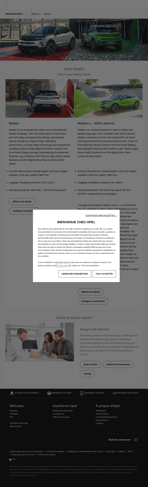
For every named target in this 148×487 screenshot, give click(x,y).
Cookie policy (63, 265)
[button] (101, 215)
